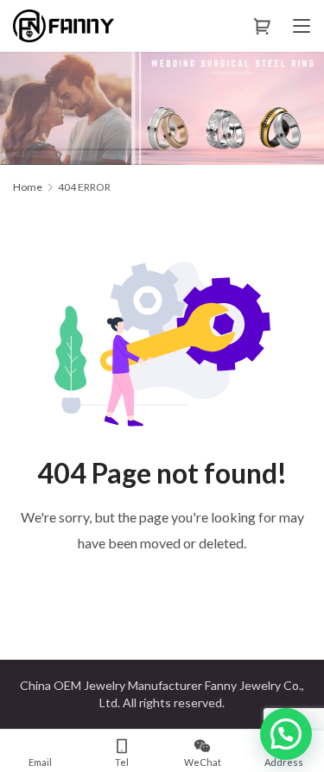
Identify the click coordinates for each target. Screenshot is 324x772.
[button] (286, 734)
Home (27, 186)
